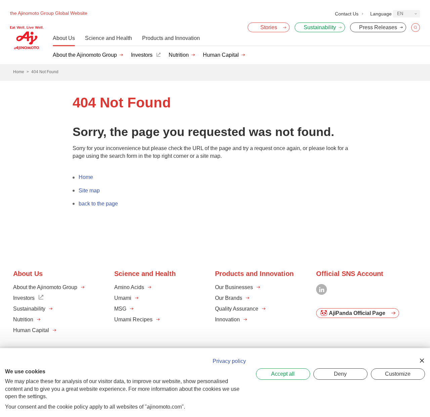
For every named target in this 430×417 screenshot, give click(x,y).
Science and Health (108, 38)
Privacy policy (229, 361)
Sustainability (29, 309)
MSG (120, 309)
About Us (64, 38)
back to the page (98, 203)
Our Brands (228, 298)
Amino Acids (129, 287)
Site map (89, 190)
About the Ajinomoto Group (85, 55)
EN (400, 13)
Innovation (227, 319)
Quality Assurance (236, 309)
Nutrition (179, 55)
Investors (142, 55)
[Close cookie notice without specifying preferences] (422, 360)
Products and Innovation (171, 38)
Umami (122, 298)
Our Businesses (234, 287)
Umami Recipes (133, 319)
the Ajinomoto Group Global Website (48, 13)
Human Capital (221, 55)
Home (86, 177)
